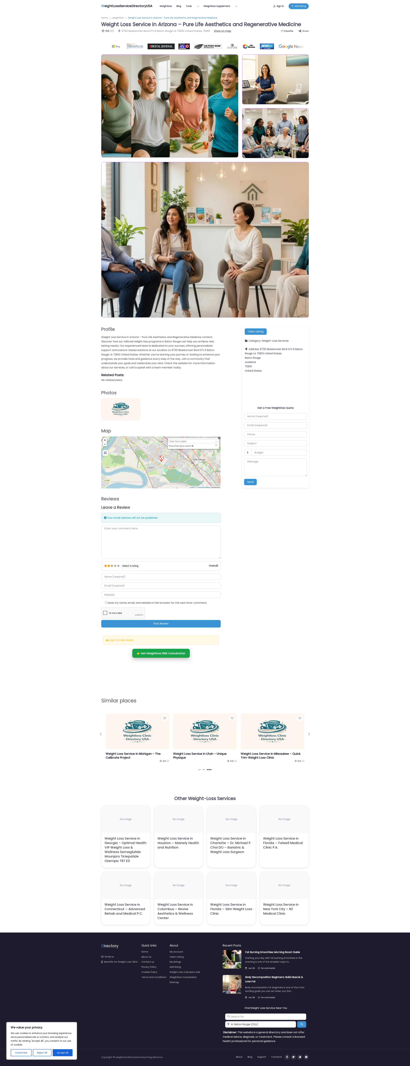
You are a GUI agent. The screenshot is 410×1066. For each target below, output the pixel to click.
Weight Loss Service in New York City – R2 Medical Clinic (281, 909)
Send (250, 482)
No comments (268, 968)
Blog (178, 6)
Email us (109, 956)
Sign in (280, 6)
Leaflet (192, 487)
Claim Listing (255, 332)
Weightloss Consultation (183, 977)
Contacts (276, 1056)
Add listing (300, 6)
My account (176, 951)
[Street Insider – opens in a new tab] (118, 46)
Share (305, 31)
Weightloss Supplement (217, 6)
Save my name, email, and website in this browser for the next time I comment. (157, 603)
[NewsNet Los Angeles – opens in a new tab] (250, 46)
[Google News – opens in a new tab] (274, 46)
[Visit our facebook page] (287, 1057)
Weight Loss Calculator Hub (185, 972)
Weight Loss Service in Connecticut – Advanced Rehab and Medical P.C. (125, 909)
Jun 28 (251, 997)
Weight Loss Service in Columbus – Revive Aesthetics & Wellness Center (175, 911)
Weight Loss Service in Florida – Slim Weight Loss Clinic (231, 909)
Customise (21, 1052)
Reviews (110, 499)
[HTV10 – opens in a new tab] (166, 46)
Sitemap (174, 982)
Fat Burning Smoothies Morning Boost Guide (272, 952)
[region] (41, 1041)
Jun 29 (251, 968)
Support (261, 1056)
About (239, 1056)
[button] (101, 734)
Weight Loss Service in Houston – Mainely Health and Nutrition (178, 843)
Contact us (147, 961)
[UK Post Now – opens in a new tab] (215, 46)
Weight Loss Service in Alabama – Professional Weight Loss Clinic (130, 756)
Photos (109, 393)
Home (104, 17)
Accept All (62, 1052)
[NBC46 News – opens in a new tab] (232, 46)
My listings (175, 961)
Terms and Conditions (153, 977)
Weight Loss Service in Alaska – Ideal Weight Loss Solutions (267, 756)
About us (146, 956)
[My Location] (192, 445)
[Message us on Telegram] (299, 1057)
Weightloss (166, 6)
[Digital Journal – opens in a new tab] (143, 46)
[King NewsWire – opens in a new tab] (297, 46)
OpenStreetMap (204, 487)
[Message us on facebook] (306, 1057)
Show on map (222, 31)
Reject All (42, 1052)
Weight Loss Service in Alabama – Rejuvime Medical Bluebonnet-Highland (204, 756)
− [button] (105, 444)
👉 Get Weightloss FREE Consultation (161, 653)
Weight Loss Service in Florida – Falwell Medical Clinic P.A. (283, 843)
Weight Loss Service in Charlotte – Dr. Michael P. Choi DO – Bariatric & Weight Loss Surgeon (230, 845)
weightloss (118, 17)
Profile (108, 329)
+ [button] (105, 440)
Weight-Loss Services (275, 341)
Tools (189, 6)
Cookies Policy (149, 972)
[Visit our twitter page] (293, 1057)
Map (106, 431)
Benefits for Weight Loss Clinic (121, 961)
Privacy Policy (148, 967)
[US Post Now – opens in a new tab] (190, 46)
